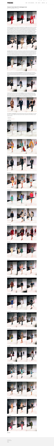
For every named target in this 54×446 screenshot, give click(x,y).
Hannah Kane (9, 8)
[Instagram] (41, 0)
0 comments (17, 8)
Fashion (15, 8)
